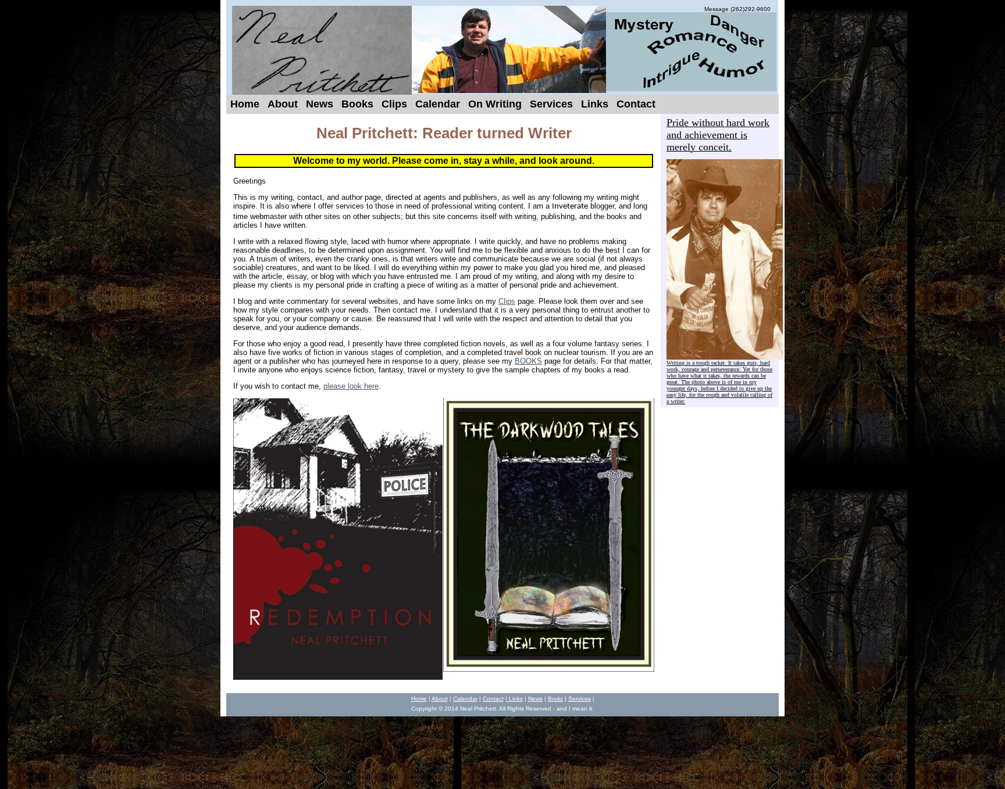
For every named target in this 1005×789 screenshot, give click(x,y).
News (535, 698)
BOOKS (528, 361)
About (440, 698)
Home (419, 698)
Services (579, 698)
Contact (493, 698)
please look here (351, 386)
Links (515, 698)
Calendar (465, 698)
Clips (506, 301)
